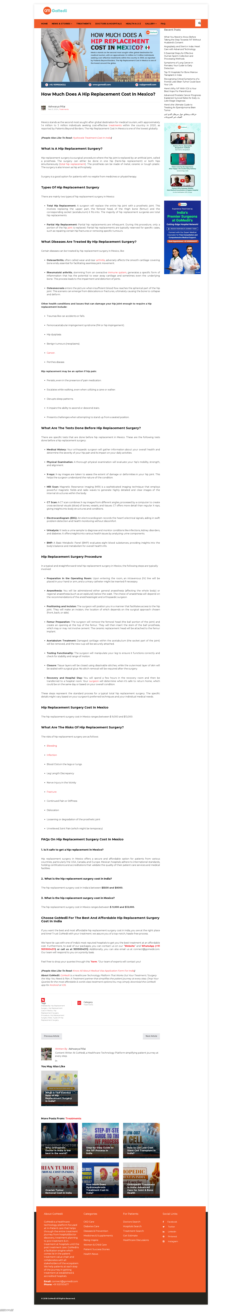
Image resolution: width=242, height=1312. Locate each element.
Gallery (150, 23)
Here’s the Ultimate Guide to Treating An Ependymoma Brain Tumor (180, 107)
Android (54, 985)
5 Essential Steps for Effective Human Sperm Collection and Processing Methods (178, 56)
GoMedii (65, 975)
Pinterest (172, 1236)
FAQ (163, 23)
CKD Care (89, 1221)
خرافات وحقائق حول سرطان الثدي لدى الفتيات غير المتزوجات (180, 115)
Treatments (83, 23)
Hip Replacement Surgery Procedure (50, 1012)
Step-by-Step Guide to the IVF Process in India (100, 1150)
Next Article (151, 1036)
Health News (91, 1254)
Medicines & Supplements (98, 1235)
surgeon (94, 681)
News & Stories (61, 23)
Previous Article (51, 1036)
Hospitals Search (132, 1226)
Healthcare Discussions (136, 1240)
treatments (115, 125)
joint (70, 227)
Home (44, 23)
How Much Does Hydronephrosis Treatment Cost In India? (97, 1188)
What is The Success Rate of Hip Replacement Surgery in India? (58, 1096)
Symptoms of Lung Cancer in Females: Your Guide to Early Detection (178, 65)
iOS (64, 985)
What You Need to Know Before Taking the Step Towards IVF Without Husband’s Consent (182, 40)
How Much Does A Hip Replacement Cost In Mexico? (98, 94)
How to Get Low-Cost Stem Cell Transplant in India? (141, 1150)
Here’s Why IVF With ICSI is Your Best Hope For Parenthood (180, 90)
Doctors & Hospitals (108, 23)
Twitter (171, 1226)
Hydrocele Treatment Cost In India (92, 137)
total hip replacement (72, 164)
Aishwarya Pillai (56, 106)
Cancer (51, 353)
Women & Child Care (95, 1244)
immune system (117, 272)
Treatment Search (133, 1231)
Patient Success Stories (97, 1249)
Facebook (172, 1222)
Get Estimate (130, 1235)
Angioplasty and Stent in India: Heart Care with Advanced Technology (182, 48)
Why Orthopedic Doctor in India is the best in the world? (58, 1150)
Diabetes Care (91, 1226)
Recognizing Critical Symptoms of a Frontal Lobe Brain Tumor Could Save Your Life (182, 82)
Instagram (173, 1241)
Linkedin (172, 1231)
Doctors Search (131, 1221)
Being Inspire (91, 1240)
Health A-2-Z (133, 23)
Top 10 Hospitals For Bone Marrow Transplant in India (181, 73)
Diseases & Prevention (96, 1231)
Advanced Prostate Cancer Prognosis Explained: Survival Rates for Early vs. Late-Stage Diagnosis (182, 98)
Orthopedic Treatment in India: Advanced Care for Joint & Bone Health (141, 1188)
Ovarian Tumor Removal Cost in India (58, 1191)
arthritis (100, 260)
